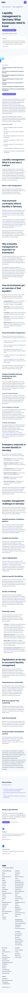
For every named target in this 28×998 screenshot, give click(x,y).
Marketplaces (18, 889)
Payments (4, 906)
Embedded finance (19, 882)
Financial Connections (7, 893)
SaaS (16, 895)
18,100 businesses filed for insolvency (11, 103)
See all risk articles (6, 784)
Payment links (5, 904)
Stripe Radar (14, 738)
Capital (3, 880)
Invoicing (4, 896)
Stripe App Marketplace (20, 923)
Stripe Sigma (15, 721)
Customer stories (6, 951)
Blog (3, 953)
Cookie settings (5, 969)
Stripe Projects (18, 943)
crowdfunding (5, 432)
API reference (18, 935)
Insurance (17, 905)
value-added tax (18, 546)
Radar (3, 909)
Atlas (3, 874)
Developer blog (18, 944)
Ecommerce (18, 880)
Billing (3, 878)
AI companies (18, 896)
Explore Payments (6, 839)
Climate (4, 884)
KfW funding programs (18, 489)
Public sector (18, 914)
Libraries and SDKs (19, 941)
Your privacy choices (6, 971)
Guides (3, 950)
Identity (4, 895)
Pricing (3, 873)
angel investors (13, 432)
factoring (15, 318)
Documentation (18, 933)
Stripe (21, 706)
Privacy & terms (5, 960)
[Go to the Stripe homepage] (3, 865)
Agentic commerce (19, 876)
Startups (17, 874)
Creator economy (19, 898)
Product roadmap (19, 950)
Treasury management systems (11, 359)
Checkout (4, 882)
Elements (4, 891)
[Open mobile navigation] (25, 2)
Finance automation (19, 884)
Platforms (17, 893)
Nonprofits (17, 911)
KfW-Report (16, 99)
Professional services (20, 912)
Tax (3, 915)
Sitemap (4, 967)
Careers (17, 951)
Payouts (4, 907)
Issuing (3, 898)
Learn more (5, 46)
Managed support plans (7, 980)
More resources (6, 7)
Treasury (4, 918)
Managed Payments (6, 902)
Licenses (4, 966)
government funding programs (11, 651)
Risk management (18, 7)
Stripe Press (18, 955)
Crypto (3, 887)
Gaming (16, 900)
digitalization (5, 566)
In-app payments (19, 887)
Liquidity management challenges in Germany (13, 86)
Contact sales (14, 822)
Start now (5, 822)
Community (4, 955)
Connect (4, 885)
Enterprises (17, 873)
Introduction (5, 65)
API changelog (18, 939)
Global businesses (19, 885)
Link (3, 900)
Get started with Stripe (8, 30)
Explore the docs (6, 853)
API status (17, 937)
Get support (5, 978)
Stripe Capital (15, 601)
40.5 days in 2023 (13, 529)
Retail (16, 916)
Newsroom (17, 953)
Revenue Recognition (7, 911)
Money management (19, 891)
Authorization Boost (6, 876)
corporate (21, 544)
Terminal (4, 917)
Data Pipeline (5, 889)
